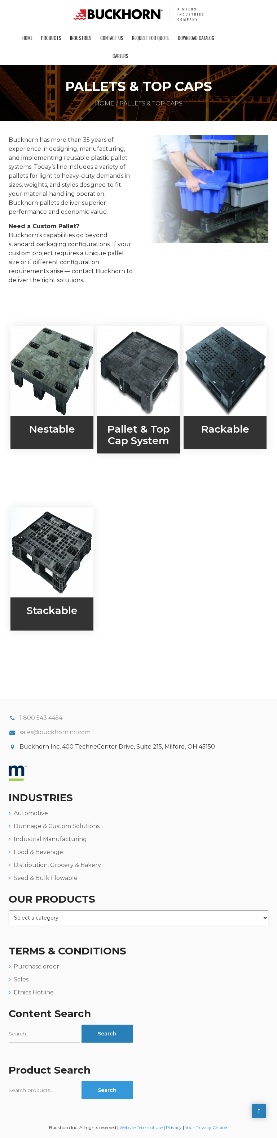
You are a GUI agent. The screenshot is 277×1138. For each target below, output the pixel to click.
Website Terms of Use (141, 1127)
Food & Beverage (38, 852)
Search (107, 1090)
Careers (120, 55)
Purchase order (36, 966)
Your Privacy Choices (206, 1127)
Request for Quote (150, 37)
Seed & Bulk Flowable (46, 878)
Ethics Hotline (34, 992)
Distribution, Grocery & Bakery (57, 865)
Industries (81, 37)
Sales (21, 979)
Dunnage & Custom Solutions (57, 826)
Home (27, 37)
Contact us (111, 37)
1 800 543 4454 (40, 717)
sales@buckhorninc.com (55, 732)
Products (51, 37)
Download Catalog (196, 37)
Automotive (31, 813)
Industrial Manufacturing (50, 839)
